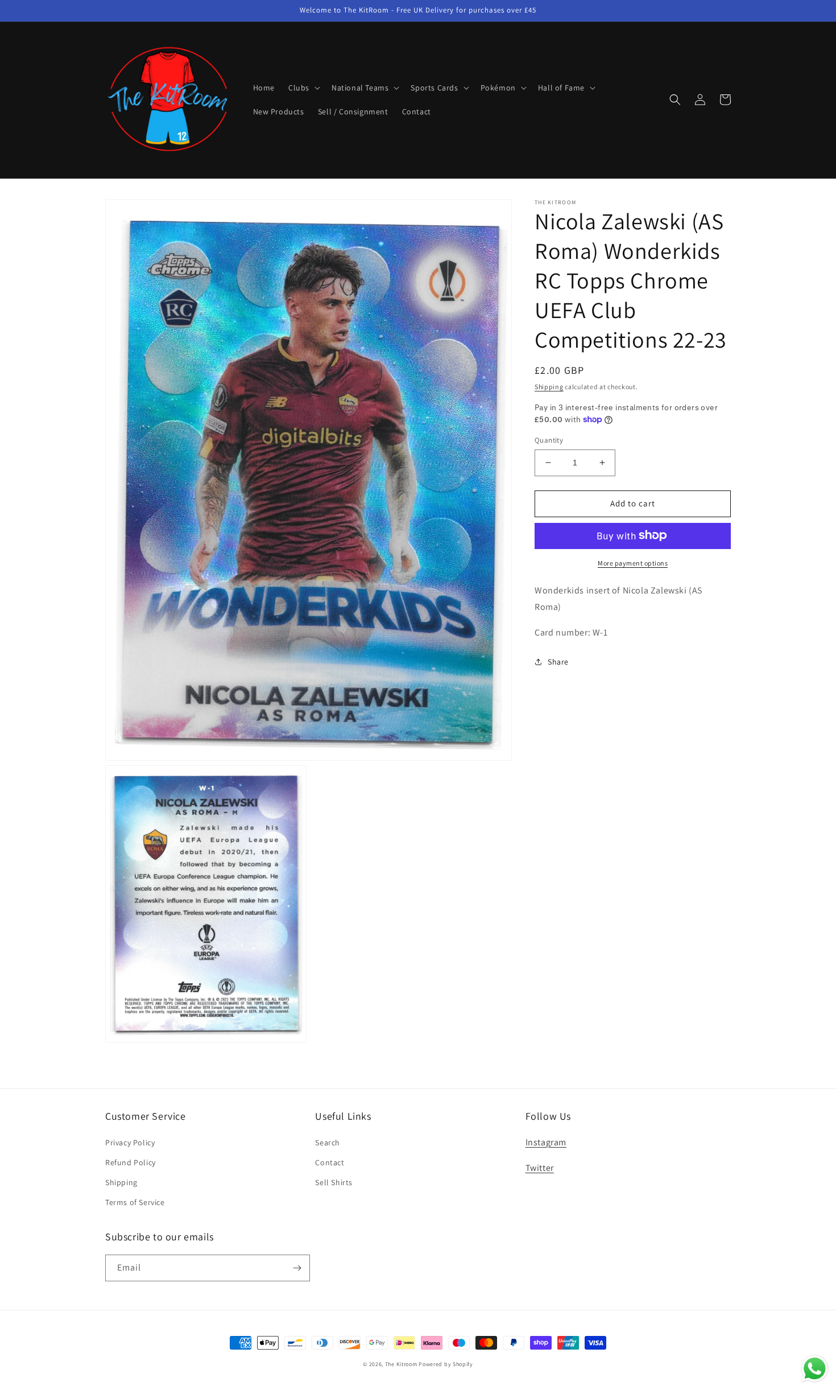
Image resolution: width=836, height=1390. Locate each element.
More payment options (633, 562)
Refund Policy (130, 1162)
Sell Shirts (334, 1182)
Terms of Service (135, 1202)
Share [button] (558, 662)
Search (327, 1142)
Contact (329, 1162)
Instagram (545, 1142)
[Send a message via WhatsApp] (814, 1368)
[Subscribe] (296, 1268)
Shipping (549, 386)
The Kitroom (401, 1364)
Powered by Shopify (446, 1364)
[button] (303, 88)
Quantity (549, 440)
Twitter (539, 1168)
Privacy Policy (130, 1142)
